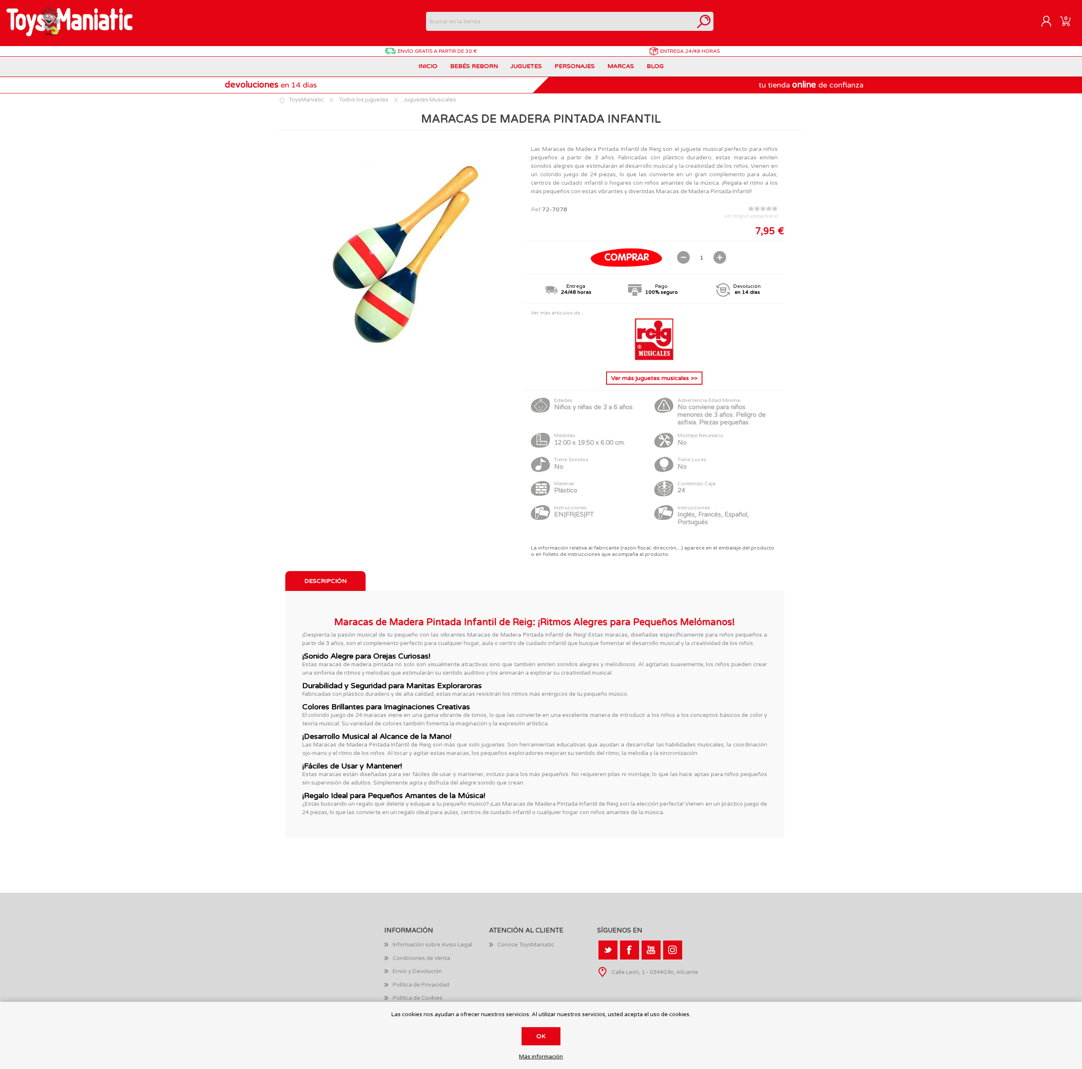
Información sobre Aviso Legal (432, 944)
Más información (541, 1057)
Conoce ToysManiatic (525, 944)
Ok (541, 1036)
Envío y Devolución (417, 971)
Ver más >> (654, 378)
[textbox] (560, 21)
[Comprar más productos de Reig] (654, 358)
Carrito (1065, 21)
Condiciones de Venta (421, 958)
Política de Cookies (418, 998)
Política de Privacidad (421, 985)
